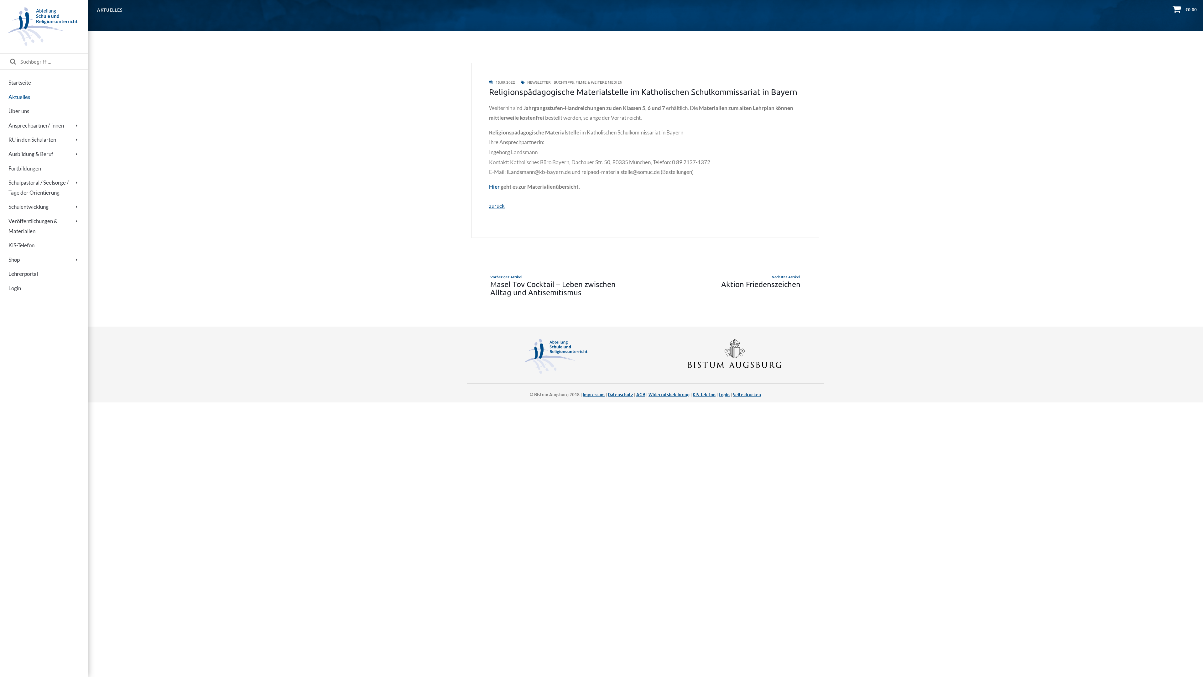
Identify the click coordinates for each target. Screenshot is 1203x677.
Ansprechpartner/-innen (36, 125)
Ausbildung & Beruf (30, 154)
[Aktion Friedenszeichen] (733, 285)
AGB (640, 394)
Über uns (18, 111)
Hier (494, 186)
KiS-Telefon (21, 245)
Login (14, 288)
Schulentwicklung (28, 206)
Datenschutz (620, 394)
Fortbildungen (24, 168)
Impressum (594, 394)
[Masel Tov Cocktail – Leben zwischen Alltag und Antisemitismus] (556, 285)
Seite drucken (747, 394)
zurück (497, 205)
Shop (14, 259)
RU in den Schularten (32, 139)
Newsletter (539, 82)
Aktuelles (19, 97)
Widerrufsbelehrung (669, 394)
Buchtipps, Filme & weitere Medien (588, 82)
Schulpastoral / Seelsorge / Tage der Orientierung (38, 187)
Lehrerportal (23, 273)
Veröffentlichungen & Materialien (33, 226)
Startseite (19, 82)
